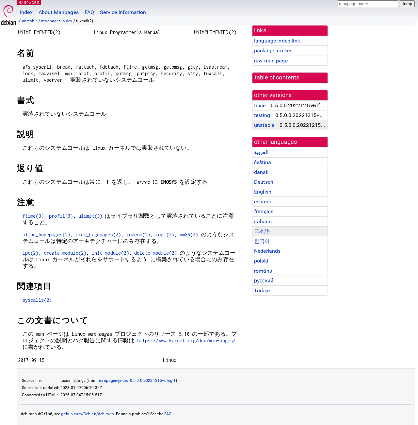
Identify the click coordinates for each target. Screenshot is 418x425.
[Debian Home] (8, 13)
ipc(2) (31, 253)
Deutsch (263, 182)
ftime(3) (33, 216)
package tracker (272, 50)
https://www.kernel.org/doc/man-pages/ (186, 340)
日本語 (262, 231)
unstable (30, 21)
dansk (261, 172)
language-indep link (277, 41)
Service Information (123, 12)
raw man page (271, 61)
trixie (259, 105)
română (263, 271)
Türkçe (262, 290)
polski (261, 261)
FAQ (89, 12)
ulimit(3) (90, 216)
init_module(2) (110, 253)
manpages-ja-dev (56, 21)
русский (263, 281)
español (263, 201)
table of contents (277, 77)
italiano (263, 221)
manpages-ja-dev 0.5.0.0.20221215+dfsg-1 (137, 380)
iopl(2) (164, 234)
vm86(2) (189, 234)
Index (26, 12)
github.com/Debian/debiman (87, 414)
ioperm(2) (138, 234)
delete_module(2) (155, 253)
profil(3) (61, 216)
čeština (262, 162)
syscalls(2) (37, 300)
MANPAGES (29, 2)
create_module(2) (65, 253)
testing (262, 115)
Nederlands (267, 251)
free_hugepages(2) (98, 234)
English (262, 192)
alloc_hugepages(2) (47, 234)
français (263, 211)
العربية (261, 152)
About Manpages (59, 12)
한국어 (262, 241)
